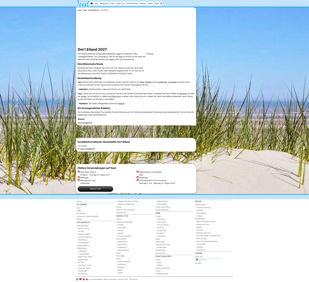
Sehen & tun (120, 3)
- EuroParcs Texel (84, 265)
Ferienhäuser (82, 248)
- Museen (120, 225)
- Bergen (198, 227)
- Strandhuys (82, 240)
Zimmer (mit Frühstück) (125, 210)
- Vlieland (199, 216)
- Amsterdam (200, 244)
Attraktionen (121, 239)
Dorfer (158, 216)
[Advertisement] (215, 63)
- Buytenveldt (82, 260)
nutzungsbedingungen (95, 279)
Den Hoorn (116, 96)
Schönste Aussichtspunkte (88, 216)
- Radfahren (121, 264)
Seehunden (160, 242)
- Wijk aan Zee (201, 238)
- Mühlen (119, 233)
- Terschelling (200, 213)
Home (79, 201)
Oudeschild (162, 82)
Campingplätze (83, 245)
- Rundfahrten (121, 242)
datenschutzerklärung (109, 279)
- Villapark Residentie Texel (127, 201)
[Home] (91, 3)
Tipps (79, 211)
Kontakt (198, 263)
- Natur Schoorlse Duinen (205, 221)
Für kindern (81, 213)
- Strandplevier (83, 242)
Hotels (119, 207)
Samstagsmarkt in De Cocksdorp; (157, 181)
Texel (96, 3)
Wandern (148, 82)
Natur (111, 59)
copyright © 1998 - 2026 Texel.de (127, 279)
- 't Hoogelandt (83, 254)
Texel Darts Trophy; (95, 173)
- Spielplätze (121, 247)
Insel (121, 57)
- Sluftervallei (82, 271)
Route (158, 260)
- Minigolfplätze (122, 250)
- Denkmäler (121, 227)
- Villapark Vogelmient (125, 204)
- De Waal (160, 233)
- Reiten (119, 270)
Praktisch (143, 3)
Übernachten (104, 3)
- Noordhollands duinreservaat (207, 236)
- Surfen (119, 273)
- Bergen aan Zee (202, 224)
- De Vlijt (80, 231)
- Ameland (199, 210)
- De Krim (80, 262)
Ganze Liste (95, 189)
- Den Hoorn (161, 222)
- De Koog (160, 227)
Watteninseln (200, 205)
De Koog (183, 94)
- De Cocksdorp (162, 225)
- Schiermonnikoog (203, 207)
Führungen (120, 256)
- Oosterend (161, 236)
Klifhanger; (84, 178)
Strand (112, 3)
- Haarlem (199, 247)
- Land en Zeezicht (84, 237)
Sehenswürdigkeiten (124, 222)
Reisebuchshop (162, 274)
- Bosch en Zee (83, 228)
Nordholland (200, 219)
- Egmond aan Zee (202, 233)
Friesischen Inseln (163, 245)
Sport (118, 259)
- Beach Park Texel (84, 257)
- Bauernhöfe (121, 245)
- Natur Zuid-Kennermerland (206, 241)
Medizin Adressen (163, 268)
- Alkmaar (199, 230)
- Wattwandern (162, 201)
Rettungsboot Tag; (87, 181)
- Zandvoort (200, 250)
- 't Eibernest (82, 251)
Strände (121, 103)
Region (150, 3)
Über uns (198, 256)
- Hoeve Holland (83, 234)
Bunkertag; (143, 178)
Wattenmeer (160, 250)
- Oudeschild (161, 230)
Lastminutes (121, 213)
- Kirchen (120, 230)
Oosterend (172, 82)
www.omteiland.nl (85, 123)
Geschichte (160, 253)
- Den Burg (160, 219)
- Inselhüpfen (161, 247)
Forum (158, 271)
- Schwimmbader (123, 261)
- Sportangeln (161, 204)
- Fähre (159, 262)
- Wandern (120, 267)
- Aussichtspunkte (123, 236)
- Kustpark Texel (83, 268)
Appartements (82, 226)
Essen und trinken (163, 207)
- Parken (159, 265)
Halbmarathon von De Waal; (150, 173)
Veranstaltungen (132, 3)
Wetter (156, 3)
